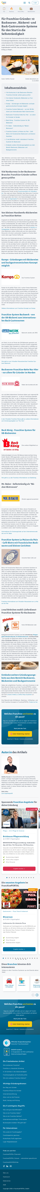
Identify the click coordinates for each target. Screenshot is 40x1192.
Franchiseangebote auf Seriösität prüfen (15, 1075)
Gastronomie (7, 911)
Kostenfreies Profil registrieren (12, 1138)
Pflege (5, 831)
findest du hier (33, 702)
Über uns (6, 1173)
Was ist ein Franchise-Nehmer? (12, 1116)
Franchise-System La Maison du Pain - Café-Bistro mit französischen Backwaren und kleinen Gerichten (20, 134)
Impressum (6, 1177)
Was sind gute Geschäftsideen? (12, 1110)
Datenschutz (7, 1181)
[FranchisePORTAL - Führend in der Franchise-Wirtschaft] (3, 2)
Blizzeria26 (8, 917)
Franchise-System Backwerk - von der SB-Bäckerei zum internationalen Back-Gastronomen (18, 317)
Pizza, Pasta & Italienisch (20, 911)
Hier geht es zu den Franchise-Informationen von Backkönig (18, 478)
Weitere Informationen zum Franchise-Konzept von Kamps (18, 308)
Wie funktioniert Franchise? (11, 1065)
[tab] (6, 877)
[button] (29, 2)
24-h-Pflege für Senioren (16, 831)
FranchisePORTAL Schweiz (11, 1158)
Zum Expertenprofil (7, 793)
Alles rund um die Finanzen (11, 1097)
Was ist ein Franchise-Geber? (12, 1113)
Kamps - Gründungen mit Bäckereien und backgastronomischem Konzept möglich (19, 262)
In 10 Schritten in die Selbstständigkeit (15, 1072)
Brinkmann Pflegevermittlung (16, 836)
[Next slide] (37, 994)
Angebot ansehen (18, 869)
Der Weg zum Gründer (10, 1087)
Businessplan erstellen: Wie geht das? (14, 1123)
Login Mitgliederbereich (10, 1142)
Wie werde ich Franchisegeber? (12, 1132)
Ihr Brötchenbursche (22, 636)
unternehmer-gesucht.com (29, 1158)
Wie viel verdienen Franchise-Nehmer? (14, 1078)
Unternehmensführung (10, 1094)
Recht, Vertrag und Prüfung (11, 1100)
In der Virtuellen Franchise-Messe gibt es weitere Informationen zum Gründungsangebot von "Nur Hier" (20, 420)
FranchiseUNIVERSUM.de (10, 1162)
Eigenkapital (13, 199)
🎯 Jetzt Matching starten (20, 734)
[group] (8, 983)
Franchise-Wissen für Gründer (12, 1091)
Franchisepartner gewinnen (11, 1135)
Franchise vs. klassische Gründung (13, 1068)
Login (35, 3)
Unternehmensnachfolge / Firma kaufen (15, 1119)
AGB (4, 1185)
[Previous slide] (33, 994)
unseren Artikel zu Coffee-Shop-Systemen (19, 694)
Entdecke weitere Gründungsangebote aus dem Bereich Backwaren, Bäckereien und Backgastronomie (20, 147)
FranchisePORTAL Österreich (12, 1154)
